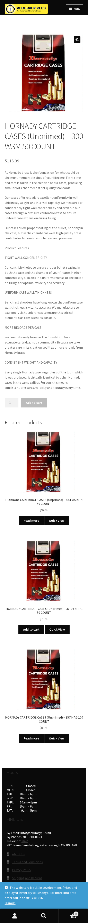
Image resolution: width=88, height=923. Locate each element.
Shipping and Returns (27, 878)
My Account (14, 916)
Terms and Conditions (27, 862)
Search (44, 916)
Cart (68, 912)
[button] (77, 39)
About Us (18, 854)
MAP (24, 841)
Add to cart (34, 402)
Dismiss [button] (10, 903)
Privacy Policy (21, 870)
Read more (31, 520)
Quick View (56, 520)
